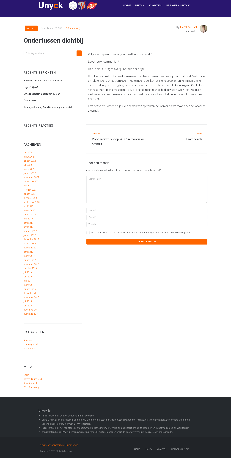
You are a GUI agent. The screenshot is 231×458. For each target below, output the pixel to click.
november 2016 (31, 264)
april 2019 (28, 223)
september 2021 (32, 181)
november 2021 (31, 177)
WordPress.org (31, 387)
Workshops (29, 348)
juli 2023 (28, 165)
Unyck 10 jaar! (31, 87)
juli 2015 (28, 301)
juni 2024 (28, 152)
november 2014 (31, 309)
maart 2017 (29, 256)
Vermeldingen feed (33, 379)
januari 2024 (30, 161)
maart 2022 (29, 169)
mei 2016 (28, 280)
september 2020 (32, 202)
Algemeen (31, 28)
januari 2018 (30, 235)
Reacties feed (30, 383)
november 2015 (31, 297)
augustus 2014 (31, 314)
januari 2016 (30, 289)
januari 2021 (30, 194)
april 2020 (28, 206)
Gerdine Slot (188, 27)
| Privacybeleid (71, 445)
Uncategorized (31, 344)
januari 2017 (30, 260)
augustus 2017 (31, 247)
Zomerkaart (30, 100)
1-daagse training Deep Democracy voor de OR (48, 107)
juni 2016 (28, 276)
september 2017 (32, 243)
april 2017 (28, 252)
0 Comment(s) (73, 28)
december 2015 (31, 293)
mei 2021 (28, 185)
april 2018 (28, 227)
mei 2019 (28, 218)
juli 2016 (28, 272)
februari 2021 (30, 190)
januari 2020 (30, 214)
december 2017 (31, 239)
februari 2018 (30, 231)
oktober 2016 (30, 268)
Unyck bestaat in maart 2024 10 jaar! (42, 94)
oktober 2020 (30, 198)
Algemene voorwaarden (52, 445)
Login (26, 375)
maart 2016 (29, 285)
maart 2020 (29, 210)
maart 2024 (29, 156)
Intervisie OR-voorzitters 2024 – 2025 (43, 80)
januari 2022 (30, 173)
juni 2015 (28, 305)
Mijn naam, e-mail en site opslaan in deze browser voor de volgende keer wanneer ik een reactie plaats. (141, 232)
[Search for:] (49, 53)
